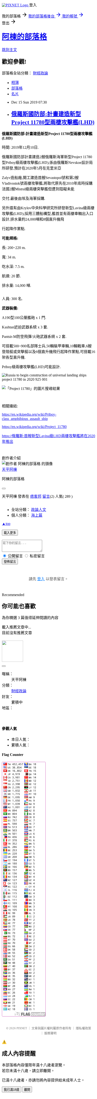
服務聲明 (50, 1033)
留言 (46, 496)
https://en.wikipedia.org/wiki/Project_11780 (34, 427)
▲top (6, 524)
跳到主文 (9, 50)
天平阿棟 (9, 469)
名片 (15, 94)
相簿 (15, 83)
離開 (27, 1089)
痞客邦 (35, 496)
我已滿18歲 (11, 1089)
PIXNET (21, 1028)
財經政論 (40, 73)
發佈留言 (10, 561)
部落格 (17, 88)
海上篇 (36, 515)
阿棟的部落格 (24, 36)
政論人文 (38, 510)
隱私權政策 (83, 1028)
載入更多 (10, 533)
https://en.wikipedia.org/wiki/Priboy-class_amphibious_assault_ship (29, 416)
